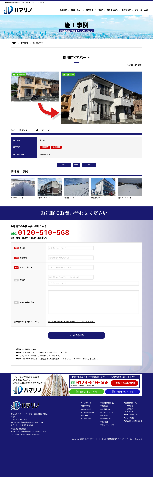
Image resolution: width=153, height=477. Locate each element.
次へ (89, 164)
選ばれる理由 (86, 409)
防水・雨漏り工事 (131, 414)
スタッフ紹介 (86, 418)
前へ (63, 164)
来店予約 (124, 392)
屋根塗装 (56, 147)
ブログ (100, 10)
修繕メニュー (76, 10)
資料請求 (88, 392)
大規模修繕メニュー (132, 403)
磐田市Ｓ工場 (69, 198)
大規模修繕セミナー (109, 403)
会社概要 (89, 10)
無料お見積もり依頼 (125, 383)
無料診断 (105, 415)
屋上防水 (130, 411)
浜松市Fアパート (97, 198)
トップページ (86, 403)
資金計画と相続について (133, 421)
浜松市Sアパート (44, 198)
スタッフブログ (107, 412)
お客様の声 (126, 10)
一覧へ (76, 164)
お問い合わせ (106, 418)
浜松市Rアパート (17, 198)
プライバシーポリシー (110, 425)
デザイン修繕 (129, 418)
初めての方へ (112, 10)
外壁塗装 (45, 147)
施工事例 (63, 10)
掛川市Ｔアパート (124, 198)
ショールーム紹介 (142, 10)
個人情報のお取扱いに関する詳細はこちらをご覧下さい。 (71, 322)
